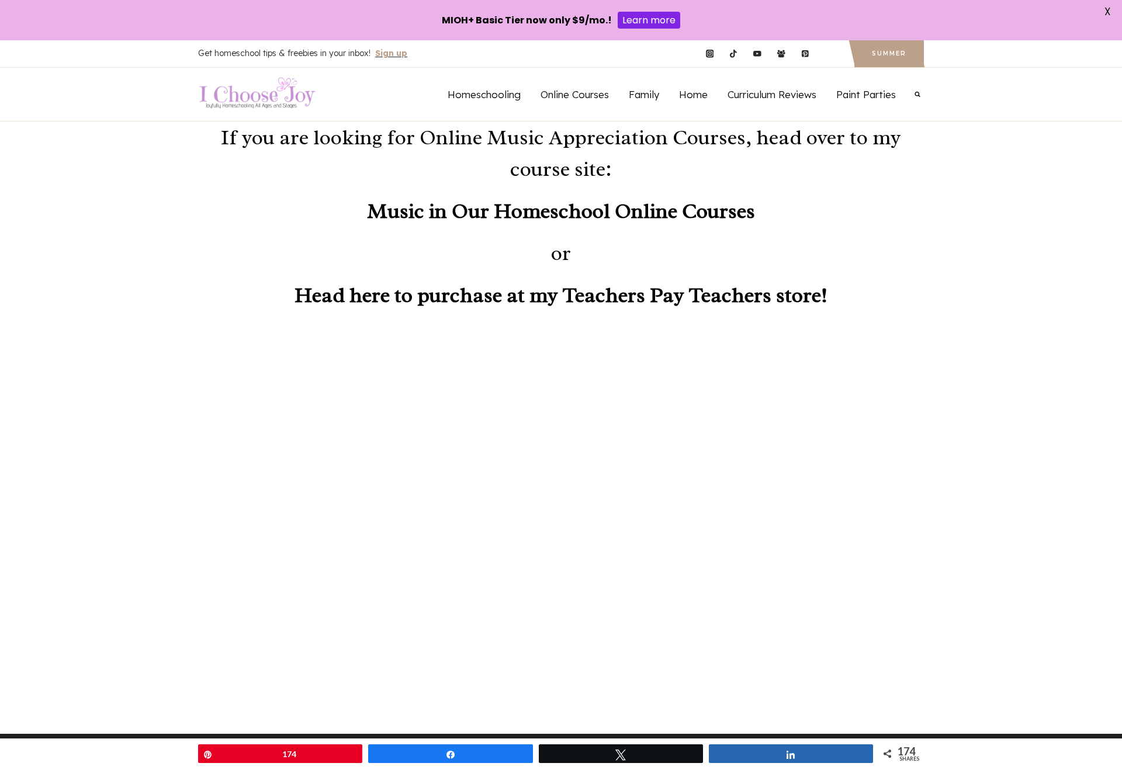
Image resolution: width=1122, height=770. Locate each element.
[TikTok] (734, 54)
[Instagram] (710, 54)
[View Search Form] (917, 94)
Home (693, 94)
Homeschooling (484, 94)
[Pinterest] (805, 54)
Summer (889, 53)
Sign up (391, 53)
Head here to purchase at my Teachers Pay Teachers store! (561, 295)
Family (644, 94)
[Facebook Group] (781, 54)
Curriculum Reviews (772, 94)
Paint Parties (866, 94)
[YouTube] (757, 54)
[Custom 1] (829, 54)
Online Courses (575, 94)
